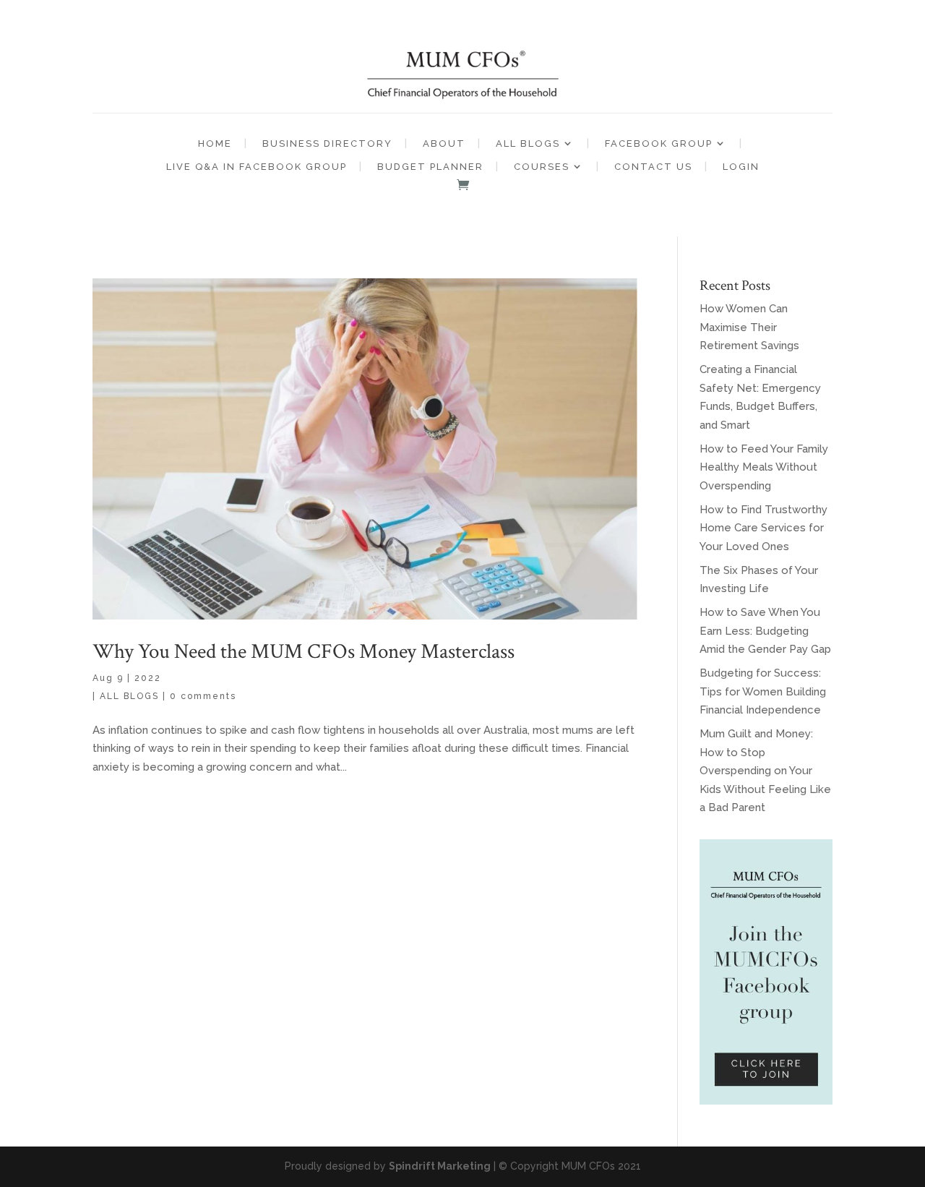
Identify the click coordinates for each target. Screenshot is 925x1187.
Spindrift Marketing (440, 1166)
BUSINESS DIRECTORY (327, 143)
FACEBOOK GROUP (659, 143)
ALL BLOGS (528, 143)
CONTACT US (653, 166)
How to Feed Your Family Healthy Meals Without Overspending (764, 467)
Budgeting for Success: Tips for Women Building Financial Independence (763, 691)
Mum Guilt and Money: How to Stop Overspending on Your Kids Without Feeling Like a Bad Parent (765, 770)
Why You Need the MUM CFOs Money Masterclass (303, 651)
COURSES (541, 166)
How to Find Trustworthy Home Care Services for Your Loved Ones (763, 528)
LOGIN (741, 166)
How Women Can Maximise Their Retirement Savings (749, 327)
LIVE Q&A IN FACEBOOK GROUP (256, 166)
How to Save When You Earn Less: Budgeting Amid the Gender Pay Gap (765, 631)
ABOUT (444, 143)
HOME (215, 143)
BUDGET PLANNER (430, 166)
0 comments (203, 696)
